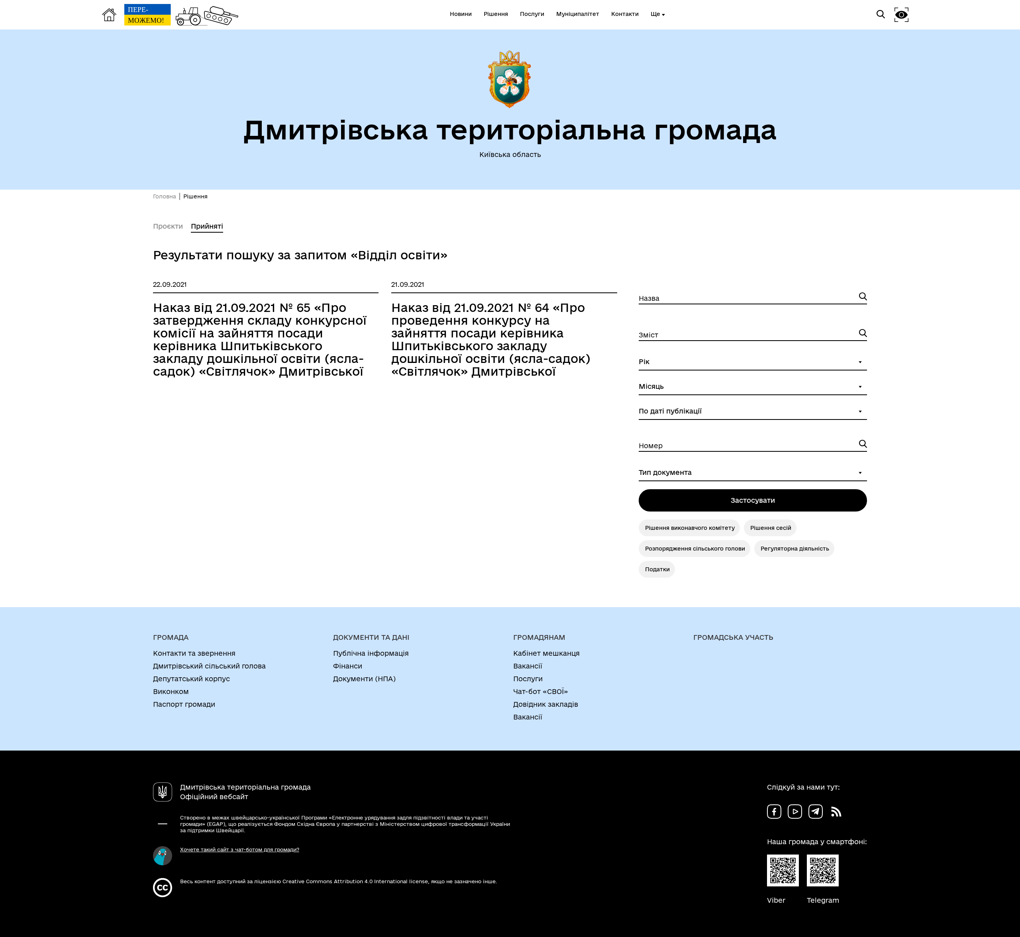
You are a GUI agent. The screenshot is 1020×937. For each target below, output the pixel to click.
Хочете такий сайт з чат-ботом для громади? (239, 849)
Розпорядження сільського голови (695, 548)
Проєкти (168, 226)
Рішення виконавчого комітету (690, 528)
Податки (657, 569)
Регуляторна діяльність (795, 548)
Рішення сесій (770, 528)
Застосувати (753, 500)
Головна (164, 196)
